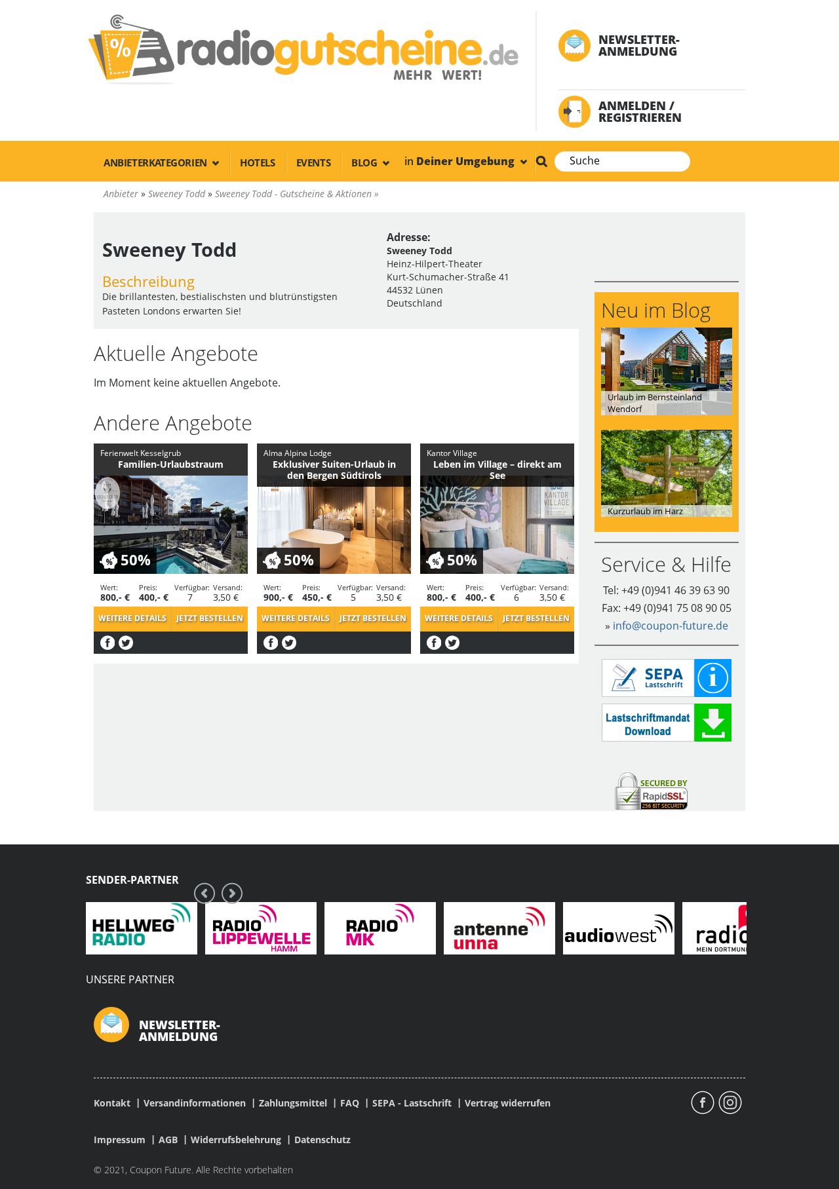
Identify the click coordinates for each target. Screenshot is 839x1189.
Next (232, 893)
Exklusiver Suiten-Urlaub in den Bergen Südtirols (334, 469)
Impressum (120, 1140)
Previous (204, 893)
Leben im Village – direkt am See (497, 469)
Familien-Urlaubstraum (171, 464)
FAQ (349, 1103)
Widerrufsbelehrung (236, 1140)
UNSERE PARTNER (130, 979)
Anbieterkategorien (156, 162)
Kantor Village (452, 453)
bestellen (209, 618)
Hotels (257, 162)
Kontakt (112, 1103)
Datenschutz (322, 1140)
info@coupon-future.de (670, 625)
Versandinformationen (195, 1103)
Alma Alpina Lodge (297, 453)
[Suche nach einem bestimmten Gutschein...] (541, 161)
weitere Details (132, 618)
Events (313, 162)
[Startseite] (302, 49)
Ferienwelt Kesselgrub (140, 453)
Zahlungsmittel (293, 1103)
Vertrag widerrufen (508, 1103)
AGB (168, 1140)
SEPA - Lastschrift (412, 1103)
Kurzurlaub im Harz (645, 511)
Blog (365, 162)
